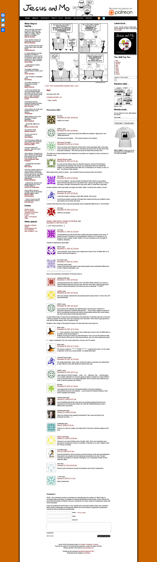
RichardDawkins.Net (31, 228)
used (117, 68)
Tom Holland (29, 137)
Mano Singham (29, 121)
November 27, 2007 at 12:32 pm (68, 248)
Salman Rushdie (30, 37)
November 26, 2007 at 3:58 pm (67, 178)
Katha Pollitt (29, 150)
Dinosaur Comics (30, 213)
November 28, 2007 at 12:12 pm (68, 329)
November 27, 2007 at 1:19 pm (67, 262)
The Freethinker (29, 229)
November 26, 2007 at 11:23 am (67, 144)
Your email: (117, 117)
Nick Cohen (28, 166)
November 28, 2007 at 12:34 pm (68, 359)
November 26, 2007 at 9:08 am (67, 130)
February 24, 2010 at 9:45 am (67, 465)
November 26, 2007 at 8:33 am (67, 117)
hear (117, 66)
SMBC (26, 218)
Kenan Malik (28, 62)
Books (68, 18)
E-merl (26, 215)
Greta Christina (29, 73)
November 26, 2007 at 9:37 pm (67, 210)
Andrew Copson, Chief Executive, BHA (32, 143)
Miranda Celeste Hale (31, 127)
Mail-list (57, 18)
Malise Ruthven (29, 87)
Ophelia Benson (62, 159)
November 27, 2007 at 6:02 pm (67, 280)
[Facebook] (2, 15)
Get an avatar (82, 512)
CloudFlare (86, 553)
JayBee (59, 291)
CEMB (26, 226)
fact (49, 90)
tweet (117, 72)
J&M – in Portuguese (31, 216)
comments (50, 533)
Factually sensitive (53, 97)
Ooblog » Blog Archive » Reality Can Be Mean (62, 221)
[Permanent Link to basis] (123, 104)
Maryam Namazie (30, 131)
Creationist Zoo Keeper (31, 212)
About (35, 18)
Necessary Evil (62, 142)
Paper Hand (61, 437)
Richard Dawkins (30, 43)
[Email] (2, 25)
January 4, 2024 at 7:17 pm (66, 478)
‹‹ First (47, 86)
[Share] (2, 30)
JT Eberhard (28, 113)
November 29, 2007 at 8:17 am (67, 372)
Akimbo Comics (29, 209)
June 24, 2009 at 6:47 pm (65, 451)
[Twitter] (2, 20)
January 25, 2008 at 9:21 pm (66, 399)
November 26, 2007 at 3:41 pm (67, 161)
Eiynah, (29, 195)
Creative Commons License (89, 544)
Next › (72, 86)
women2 (118, 62)
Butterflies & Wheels (30, 225)
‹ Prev (51, 86)
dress (117, 69)
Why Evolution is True (31, 231)
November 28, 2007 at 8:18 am (67, 306)
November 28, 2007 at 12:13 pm (68, 346)
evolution (54, 100)
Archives (78, 18)
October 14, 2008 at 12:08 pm (67, 438)
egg (117, 65)
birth (117, 60)
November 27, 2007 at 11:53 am (67, 232)
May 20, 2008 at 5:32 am (65, 425)
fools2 (118, 74)
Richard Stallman (30, 180)
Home (27, 18)
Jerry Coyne (118, 30)
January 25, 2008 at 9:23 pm (66, 412)
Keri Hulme (28, 79)
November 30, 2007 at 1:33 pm (67, 386)
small (117, 71)
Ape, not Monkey (30, 211)
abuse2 (118, 63)
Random (67, 86)
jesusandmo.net (88, 548)
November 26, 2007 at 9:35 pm (67, 193)
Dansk (89, 18)
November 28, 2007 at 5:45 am (67, 293)
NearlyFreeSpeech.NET (86, 551)
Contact (45, 18)
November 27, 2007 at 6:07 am (57, 223)
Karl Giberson (29, 202)
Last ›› (77, 86)
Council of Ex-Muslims (32, 187)
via (61, 97)
